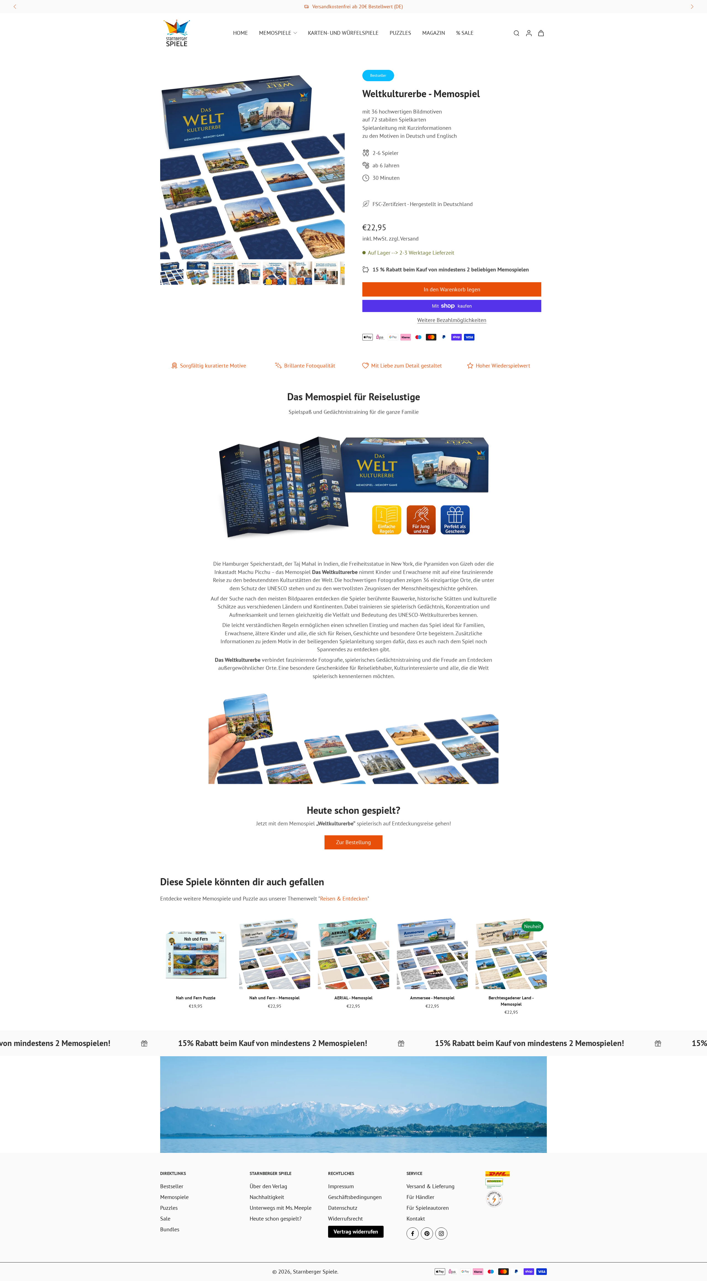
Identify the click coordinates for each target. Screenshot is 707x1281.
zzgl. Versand (404, 238)
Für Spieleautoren (428, 1207)
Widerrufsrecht (345, 1218)
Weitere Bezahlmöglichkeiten (451, 320)
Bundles (169, 1229)
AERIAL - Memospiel (353, 997)
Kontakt (416, 1218)
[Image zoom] (252, 167)
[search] (516, 32)
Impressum (341, 1186)
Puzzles (169, 1207)
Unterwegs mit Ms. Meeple (281, 1207)
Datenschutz (342, 1207)
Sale (165, 1218)
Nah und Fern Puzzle (195, 997)
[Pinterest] (427, 1233)
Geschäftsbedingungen (355, 1196)
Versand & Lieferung (431, 1186)
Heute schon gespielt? (276, 1218)
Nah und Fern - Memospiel (274, 997)
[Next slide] (692, 7)
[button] (451, 289)
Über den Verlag (268, 1186)
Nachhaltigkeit (267, 1196)
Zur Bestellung (353, 842)
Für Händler (420, 1196)
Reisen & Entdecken (343, 898)
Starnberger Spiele (315, 1271)
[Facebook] (413, 1233)
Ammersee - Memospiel (432, 997)
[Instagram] (441, 1233)
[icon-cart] (541, 32)
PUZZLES (400, 32)
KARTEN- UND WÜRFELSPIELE (343, 32)
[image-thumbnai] (171, 273)
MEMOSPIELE (275, 32)
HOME (240, 32)
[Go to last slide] (15, 7)
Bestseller (171, 1186)
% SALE (465, 32)
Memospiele (174, 1196)
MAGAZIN (433, 32)
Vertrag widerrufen (356, 1231)
